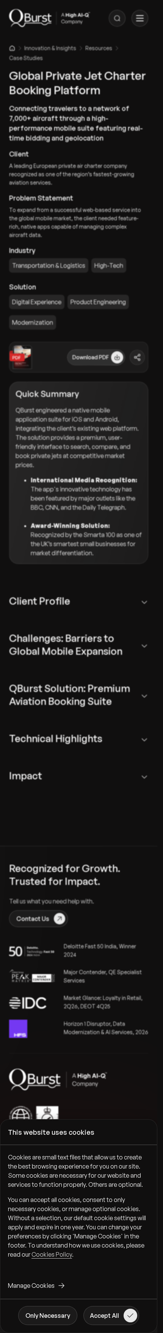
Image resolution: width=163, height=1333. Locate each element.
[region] (78, 1212)
